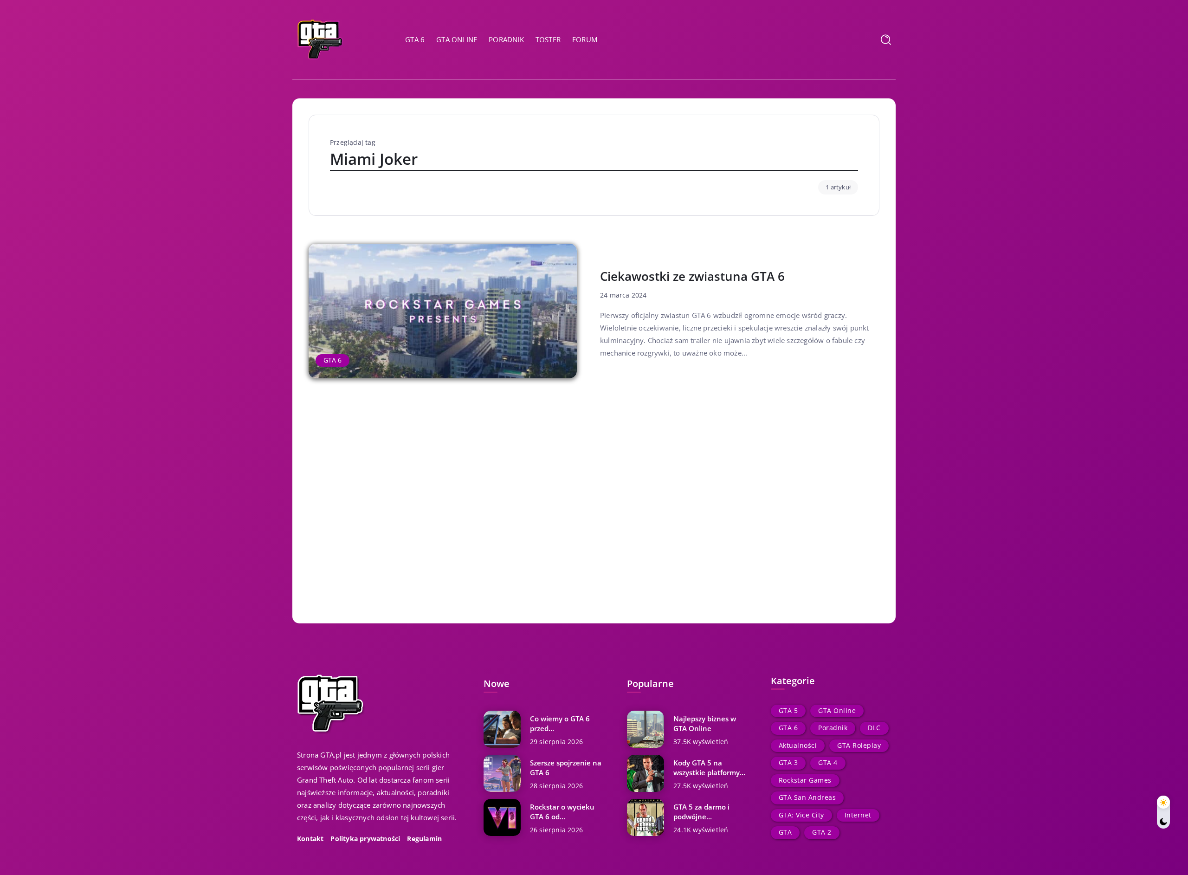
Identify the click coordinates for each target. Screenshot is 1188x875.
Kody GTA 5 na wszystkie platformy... (709, 767)
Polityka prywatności (365, 839)
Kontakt (310, 839)
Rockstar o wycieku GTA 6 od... (562, 811)
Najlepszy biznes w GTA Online (704, 723)
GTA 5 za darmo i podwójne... (701, 811)
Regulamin (424, 839)
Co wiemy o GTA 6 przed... (560, 723)
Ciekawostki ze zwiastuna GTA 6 (692, 276)
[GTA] (320, 38)
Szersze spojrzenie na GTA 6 (565, 767)
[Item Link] (443, 311)
